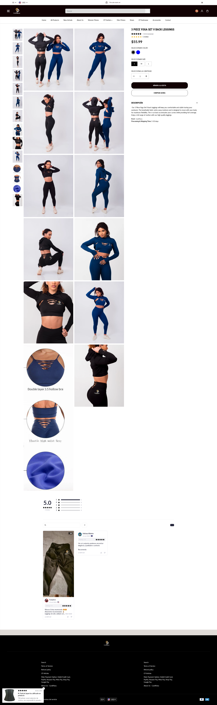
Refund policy (46, 670)
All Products (55, 20)
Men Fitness (121, 20)
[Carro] (207, 10)
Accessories (157, 20)
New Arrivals (68, 20)
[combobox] (84, 525)
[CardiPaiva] (16, 11)
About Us (80, 20)
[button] (8, 11)
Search (43, 662)
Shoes (132, 20)
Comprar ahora (159, 93)
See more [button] (68, 614)
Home (44, 20)
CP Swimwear (143, 20)
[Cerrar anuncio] (202, 2)
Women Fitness (93, 20)
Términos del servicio (49, 699)
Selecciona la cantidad (141, 71)
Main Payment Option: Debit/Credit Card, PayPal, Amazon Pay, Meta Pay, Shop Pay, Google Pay (55, 679)
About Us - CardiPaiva (49, 686)
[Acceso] (201, 10)
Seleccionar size (138, 59)
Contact (168, 20)
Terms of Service (47, 666)
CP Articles (45, 673)
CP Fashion (107, 20)
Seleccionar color (139, 48)
